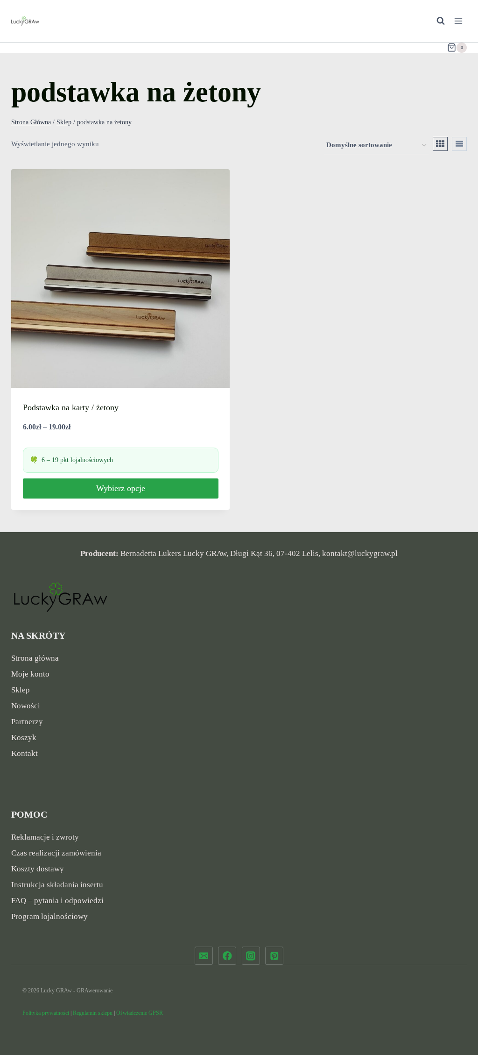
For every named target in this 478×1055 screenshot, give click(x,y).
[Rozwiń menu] (458, 21)
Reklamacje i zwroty (45, 837)
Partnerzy (27, 721)
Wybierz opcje (120, 488)
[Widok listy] (459, 144)
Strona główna (35, 658)
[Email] (204, 956)
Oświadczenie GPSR (139, 1013)
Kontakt (24, 753)
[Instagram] (251, 956)
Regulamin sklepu (92, 1013)
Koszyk (23, 737)
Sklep (20, 689)
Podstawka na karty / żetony (71, 407)
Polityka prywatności (45, 1013)
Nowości (25, 705)
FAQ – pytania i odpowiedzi (57, 900)
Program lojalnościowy (49, 916)
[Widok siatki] (440, 144)
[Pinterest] (274, 956)
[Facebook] (227, 956)
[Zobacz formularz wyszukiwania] (436, 21)
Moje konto (30, 674)
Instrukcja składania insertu (57, 884)
